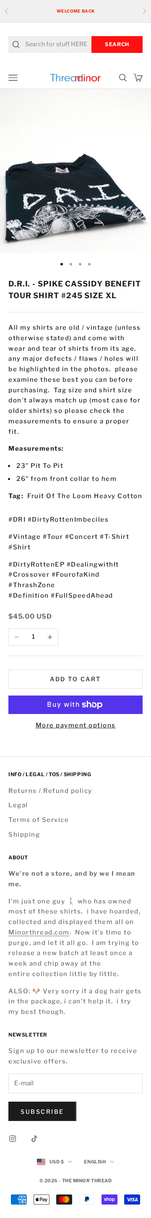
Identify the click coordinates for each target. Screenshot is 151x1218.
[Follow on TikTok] (34, 1138)
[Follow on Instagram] (12, 1138)
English (95, 1162)
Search (117, 44)
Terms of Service (38, 820)
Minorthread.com (39, 932)
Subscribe (42, 1111)
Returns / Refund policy (50, 791)
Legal (18, 805)
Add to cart (75, 678)
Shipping (24, 834)
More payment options (76, 725)
